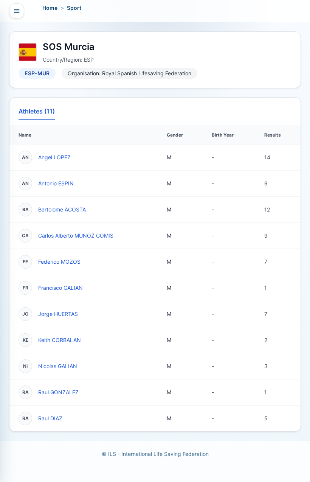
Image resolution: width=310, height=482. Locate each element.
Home (49, 8)
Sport (74, 8)
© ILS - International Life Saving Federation (155, 454)
